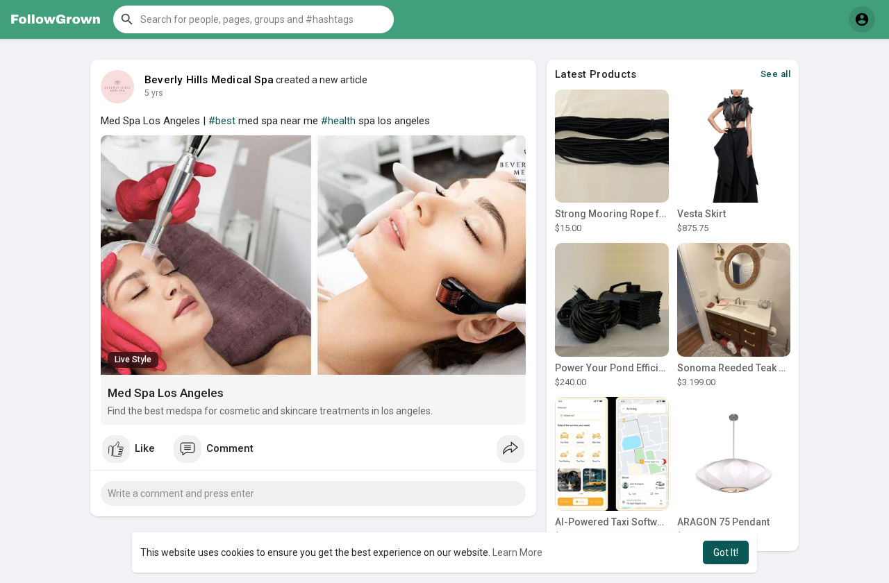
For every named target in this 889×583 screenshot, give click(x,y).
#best (221, 121)
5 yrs (153, 93)
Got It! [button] (725, 552)
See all (776, 74)
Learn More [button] (517, 552)
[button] (253, 19)
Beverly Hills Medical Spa (209, 80)
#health (338, 121)
